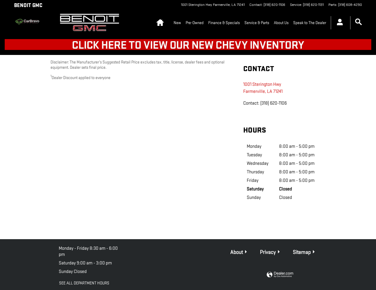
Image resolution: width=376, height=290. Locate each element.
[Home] (31, 23)
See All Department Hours (84, 283)
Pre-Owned (195, 22)
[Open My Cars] (338, 23)
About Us (281, 22)
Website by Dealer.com (280, 275)
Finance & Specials (224, 22)
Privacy (268, 252)
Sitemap (302, 252)
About (236, 252)
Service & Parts (256, 22)
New (177, 22)
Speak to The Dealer (309, 22)
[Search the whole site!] (358, 22)
